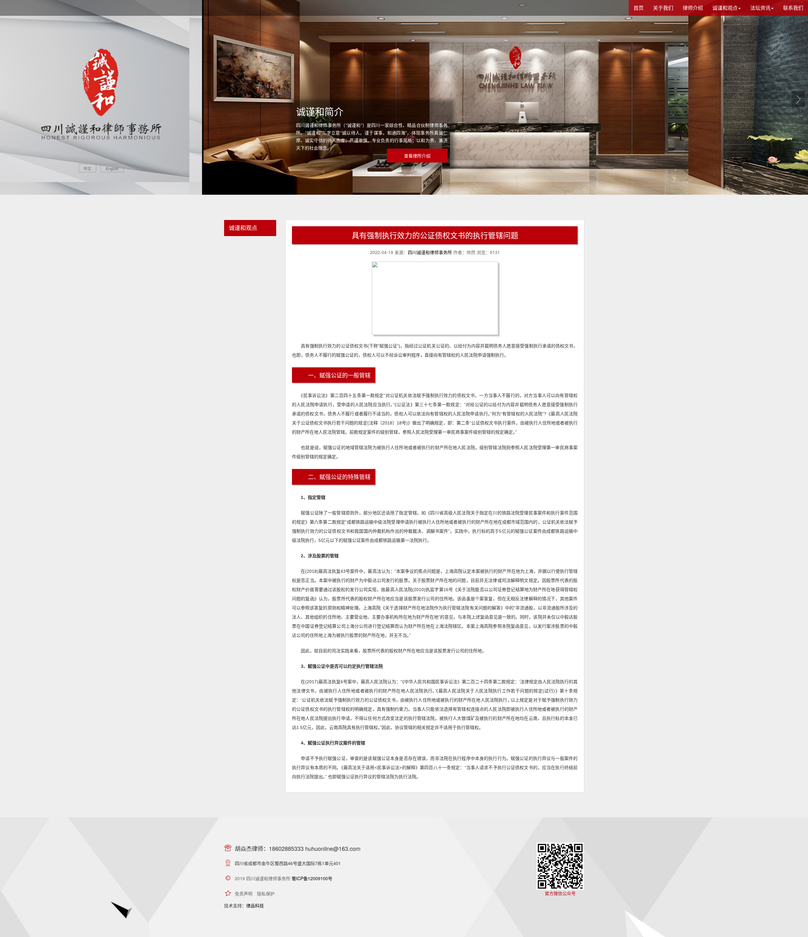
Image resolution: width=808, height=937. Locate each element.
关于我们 (663, 7)
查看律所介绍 (417, 155)
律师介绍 (693, 7)
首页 (638, 7)
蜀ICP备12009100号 (312, 878)
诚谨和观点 (243, 227)
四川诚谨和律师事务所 (430, 252)
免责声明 (243, 893)
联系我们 (793, 7)
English (112, 168)
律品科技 (255, 905)
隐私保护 (266, 893)
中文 (87, 168)
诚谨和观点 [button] (725, 7)
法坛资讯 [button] (760, 7)
